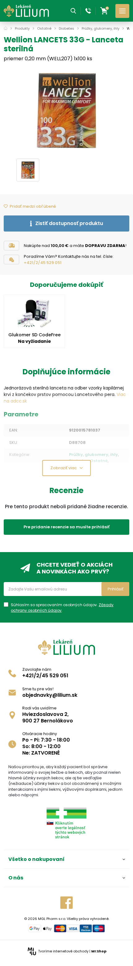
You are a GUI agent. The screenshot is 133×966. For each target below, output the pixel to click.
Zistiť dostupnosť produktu (69, 223)
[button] (73, 11)
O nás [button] (15, 878)
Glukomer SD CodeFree (34, 335)
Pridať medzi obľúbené (33, 206)
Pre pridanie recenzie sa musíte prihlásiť (66, 527)
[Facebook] (66, 902)
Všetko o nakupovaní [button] (36, 859)
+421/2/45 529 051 (43, 263)
